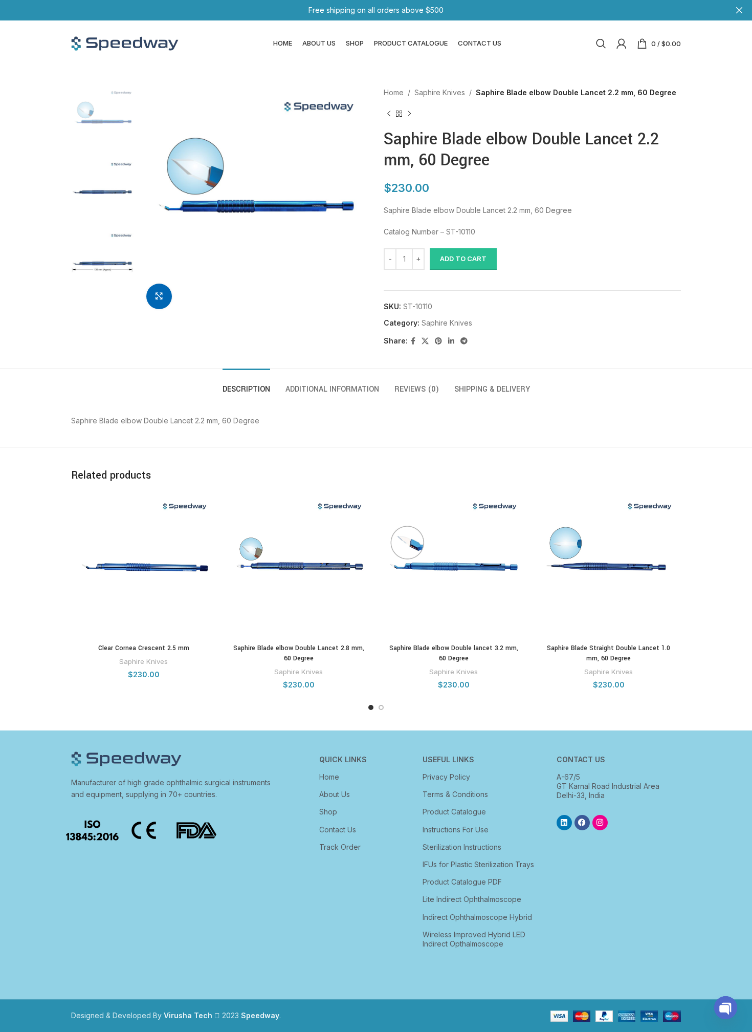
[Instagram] (600, 822)
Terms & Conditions (455, 794)
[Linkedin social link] (451, 341)
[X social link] (425, 341)
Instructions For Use (456, 829)
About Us (334, 794)
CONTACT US (581, 759)
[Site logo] (125, 42)
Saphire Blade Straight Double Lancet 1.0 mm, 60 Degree (608, 653)
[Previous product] (389, 114)
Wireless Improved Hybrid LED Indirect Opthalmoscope (474, 939)
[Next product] (409, 114)
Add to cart (463, 258)
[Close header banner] (739, 10)
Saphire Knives (439, 92)
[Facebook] (582, 822)
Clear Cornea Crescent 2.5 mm (143, 648)
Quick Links (343, 759)
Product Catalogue (454, 811)
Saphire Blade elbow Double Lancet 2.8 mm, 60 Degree (298, 653)
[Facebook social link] (413, 341)
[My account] (621, 43)
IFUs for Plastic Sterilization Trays (478, 864)
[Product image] (143, 566)
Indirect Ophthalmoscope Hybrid (477, 917)
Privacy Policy (446, 776)
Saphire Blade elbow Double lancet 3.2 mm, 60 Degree (453, 653)
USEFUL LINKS (448, 759)
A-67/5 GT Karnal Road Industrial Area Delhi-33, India (608, 786)
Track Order (340, 847)
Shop (328, 811)
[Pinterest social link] (438, 341)
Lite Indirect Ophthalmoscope (472, 899)
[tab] (246, 384)
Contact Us (337, 829)
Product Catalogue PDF (462, 881)
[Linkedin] (564, 822)
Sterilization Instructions (462, 847)
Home (394, 92)
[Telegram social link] (464, 341)
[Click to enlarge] (159, 296)
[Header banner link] (360, 10)
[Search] (601, 43)
